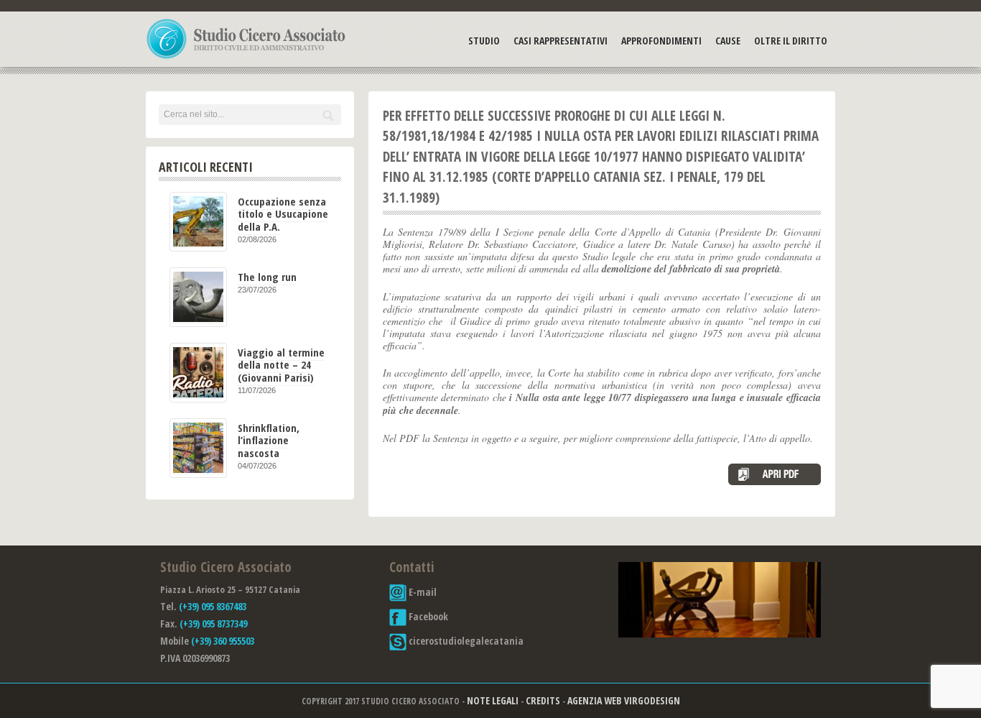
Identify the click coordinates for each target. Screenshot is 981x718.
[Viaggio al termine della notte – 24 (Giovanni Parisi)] (198, 372)
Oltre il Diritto (790, 40)
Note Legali (493, 700)
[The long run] (198, 297)
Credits (543, 700)
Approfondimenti (661, 40)
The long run (267, 277)
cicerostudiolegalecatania (465, 641)
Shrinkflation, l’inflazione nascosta (268, 440)
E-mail (421, 592)
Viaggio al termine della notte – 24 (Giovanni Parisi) (281, 365)
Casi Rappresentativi (560, 40)
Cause (727, 40)
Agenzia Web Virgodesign (623, 700)
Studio (484, 40)
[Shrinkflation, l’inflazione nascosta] (198, 448)
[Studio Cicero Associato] (246, 58)
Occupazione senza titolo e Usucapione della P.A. (283, 214)
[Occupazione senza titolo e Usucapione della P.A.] (198, 221)
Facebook (427, 616)
